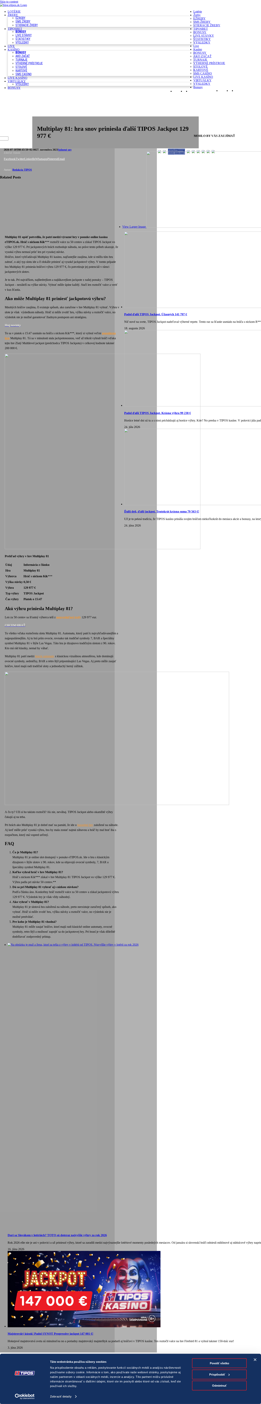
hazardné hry (85, 825)
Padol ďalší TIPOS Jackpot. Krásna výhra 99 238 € (157, 413)
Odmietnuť (219, 1385)
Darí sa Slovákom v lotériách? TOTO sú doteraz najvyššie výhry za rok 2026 (57, 1235)
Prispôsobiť (217, 1374)
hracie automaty (44, 656)
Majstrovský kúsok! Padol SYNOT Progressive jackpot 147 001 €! (50, 1333)
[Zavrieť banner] (255, 1359)
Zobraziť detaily (60, 1396)
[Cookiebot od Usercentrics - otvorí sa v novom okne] (24, 1396)
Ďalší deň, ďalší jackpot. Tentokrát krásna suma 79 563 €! (161, 511)
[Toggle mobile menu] (195, 94)
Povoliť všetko (219, 1363)
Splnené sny (65, 149)
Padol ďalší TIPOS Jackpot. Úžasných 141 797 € (155, 314)
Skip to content (9, 1)
